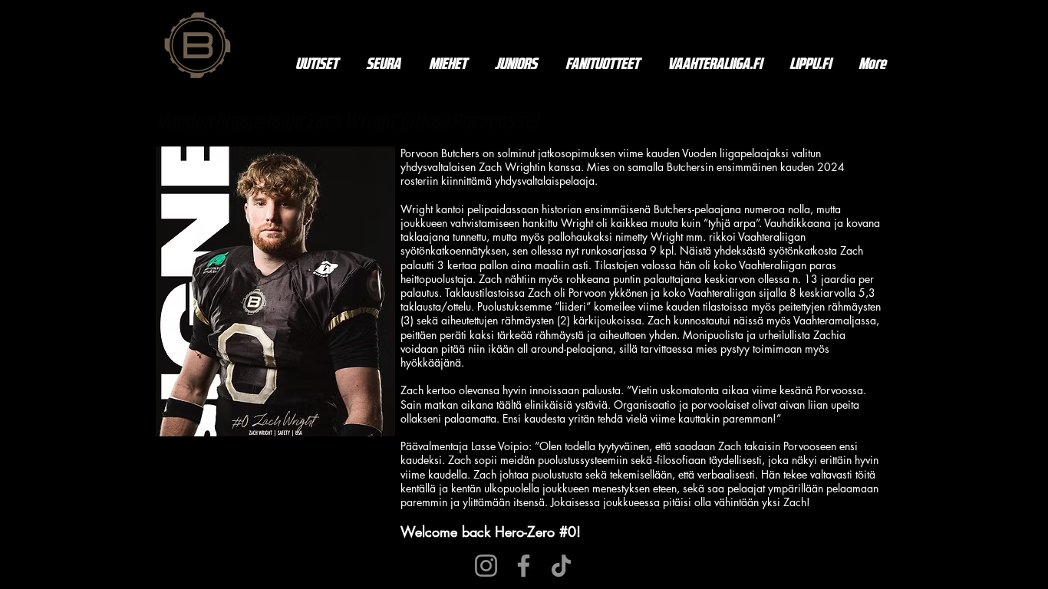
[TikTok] (561, 566)
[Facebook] (524, 566)
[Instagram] (486, 566)
